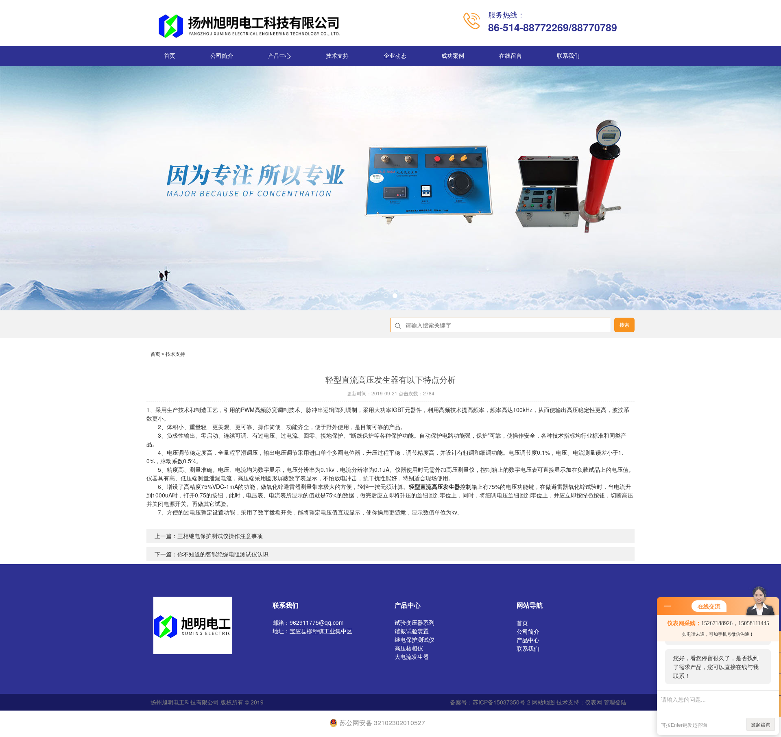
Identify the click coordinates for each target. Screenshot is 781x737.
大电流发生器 (412, 656)
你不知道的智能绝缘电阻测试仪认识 (222, 554)
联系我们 (568, 56)
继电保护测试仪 (414, 639)
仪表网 (593, 702)
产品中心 (279, 56)
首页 (169, 56)
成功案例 (452, 56)
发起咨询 (760, 724)
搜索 (624, 325)
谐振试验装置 (412, 631)
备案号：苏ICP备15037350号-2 (490, 702)
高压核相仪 (409, 648)
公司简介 (221, 56)
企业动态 (395, 56)
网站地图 (543, 702)
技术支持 (337, 56)
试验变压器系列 (414, 622)
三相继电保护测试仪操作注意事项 (220, 536)
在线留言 (510, 56)
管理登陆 (615, 702)
